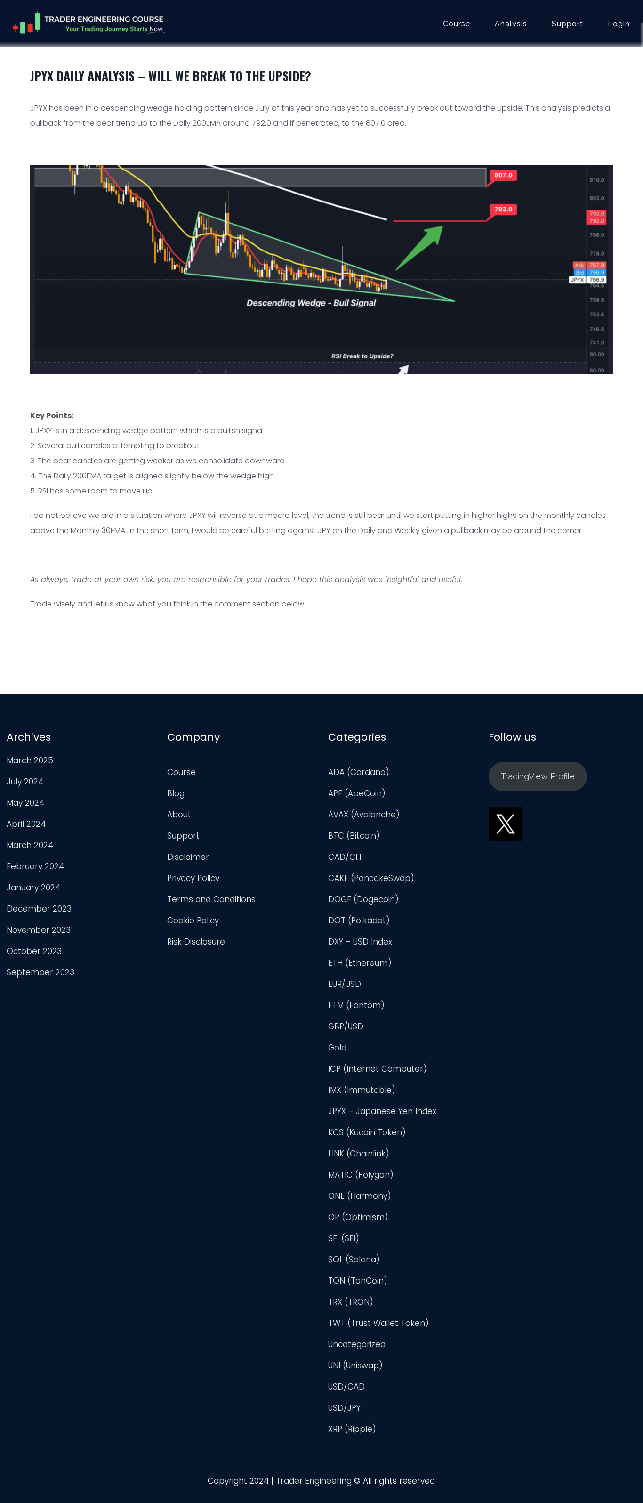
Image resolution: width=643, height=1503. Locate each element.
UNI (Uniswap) (355, 1365)
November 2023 (39, 930)
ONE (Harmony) (359, 1196)
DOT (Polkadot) (359, 920)
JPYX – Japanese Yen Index (382, 1111)
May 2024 (25, 802)
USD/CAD (346, 1386)
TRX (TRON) (350, 1302)
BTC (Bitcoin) (354, 835)
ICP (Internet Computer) (377, 1069)
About (179, 814)
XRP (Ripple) (352, 1429)
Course (456, 24)
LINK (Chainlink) (358, 1153)
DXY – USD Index (360, 941)
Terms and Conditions (211, 899)
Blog (176, 793)
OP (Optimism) (358, 1217)
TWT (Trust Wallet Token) (378, 1323)
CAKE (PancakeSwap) (371, 878)
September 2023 (40, 972)
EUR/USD (344, 984)
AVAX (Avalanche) (364, 814)
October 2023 (34, 951)
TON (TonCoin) (357, 1280)
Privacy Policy (193, 878)
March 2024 (30, 845)
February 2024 (35, 866)
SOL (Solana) (354, 1259)
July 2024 (25, 781)
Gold (337, 1047)
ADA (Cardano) (358, 772)
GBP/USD (345, 1026)
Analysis (511, 24)
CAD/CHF (346, 857)
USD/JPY (344, 1408)
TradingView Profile (538, 776)
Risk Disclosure (196, 941)
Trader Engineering (314, 1481)
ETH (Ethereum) (360, 963)
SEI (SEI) (343, 1238)
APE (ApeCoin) (357, 793)
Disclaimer (188, 857)
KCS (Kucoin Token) (367, 1132)
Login (619, 24)
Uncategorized (357, 1344)
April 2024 (26, 824)
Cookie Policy (193, 920)
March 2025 (30, 760)
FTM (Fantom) (356, 1005)
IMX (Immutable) (361, 1090)
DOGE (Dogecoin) (363, 899)
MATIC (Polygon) (361, 1174)
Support (567, 24)
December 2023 (39, 908)
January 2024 (33, 887)
